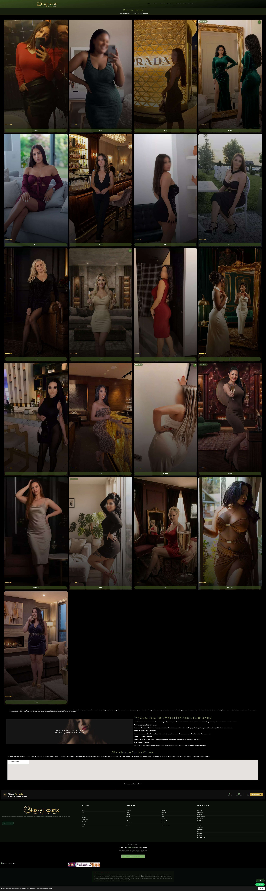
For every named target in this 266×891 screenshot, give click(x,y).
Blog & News (84, 821)
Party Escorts (199, 831)
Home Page (155, 756)
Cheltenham (164, 812)
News (184, 4)
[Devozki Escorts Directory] (33, 863)
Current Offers (85, 819)
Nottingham (128, 818)
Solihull (127, 825)
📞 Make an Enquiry (8, 823)
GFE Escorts (199, 814)
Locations (178, 4)
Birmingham (128, 810)
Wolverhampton (129, 823)
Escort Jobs (84, 824)
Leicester (128, 820)
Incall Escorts (199, 810)
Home (148, 4)
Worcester (163, 810)
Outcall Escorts (200, 812)
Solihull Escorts (118, 756)
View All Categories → (202, 837)
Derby (127, 812)
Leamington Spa (165, 820)
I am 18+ (261, 888)
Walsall (163, 816)
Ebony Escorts (200, 827)
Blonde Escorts (200, 820)
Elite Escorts (84, 817)
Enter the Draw (256, 794)
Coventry (128, 816)
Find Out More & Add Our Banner (132, 856)
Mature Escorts (200, 818)
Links (83, 826)
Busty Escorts (199, 823)
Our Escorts (84, 815)
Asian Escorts (199, 825)
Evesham (128, 814)
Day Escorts (199, 833)
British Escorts (199, 829)
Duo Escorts (199, 835)
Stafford (163, 814)
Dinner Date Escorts (201, 816)
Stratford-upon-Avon (165, 818)
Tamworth (163, 823)
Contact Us (191, 4)
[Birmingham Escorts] (100, 864)
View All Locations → (166, 825)
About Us (155, 4)
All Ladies (162, 4)
